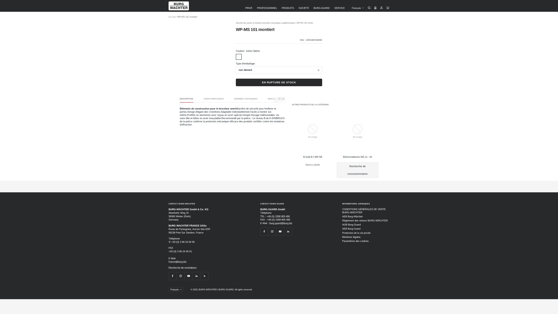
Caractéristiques (214, 99)
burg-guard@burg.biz (280, 223)
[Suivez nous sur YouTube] (189, 276)
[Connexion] (381, 8)
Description (186, 99)
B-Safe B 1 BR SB (312, 157)
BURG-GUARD (322, 8)
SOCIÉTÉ (304, 8)
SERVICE (339, 8)
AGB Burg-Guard (351, 224)
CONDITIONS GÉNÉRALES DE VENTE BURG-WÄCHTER (364, 211)
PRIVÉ (248, 8)
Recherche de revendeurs (183, 267)
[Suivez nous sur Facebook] (173, 276)
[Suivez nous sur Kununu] (205, 276)
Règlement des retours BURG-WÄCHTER (365, 220)
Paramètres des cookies (355, 241)
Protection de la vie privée (356, 233)
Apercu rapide (312, 164)
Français (356, 8)
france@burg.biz (178, 261)
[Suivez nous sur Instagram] (181, 276)
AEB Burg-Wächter (352, 216)
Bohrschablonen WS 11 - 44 (357, 157)
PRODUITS (288, 8)
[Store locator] (375, 8)
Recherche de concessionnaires (357, 170)
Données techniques (245, 99)
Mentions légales (351, 237)
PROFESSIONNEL (267, 8)
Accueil (172, 17)
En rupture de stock (279, 82)
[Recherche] (369, 8)
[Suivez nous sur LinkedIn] (197, 276)
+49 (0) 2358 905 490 (278, 216)
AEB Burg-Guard (351, 228)
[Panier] (387, 8)
